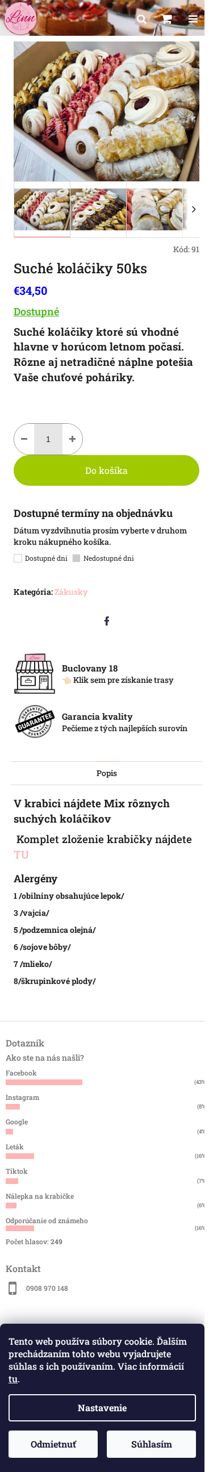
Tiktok (17, 1170)
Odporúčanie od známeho (47, 1220)
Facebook (21, 1072)
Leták (15, 1146)
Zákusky (71, 591)
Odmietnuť (53, 1444)
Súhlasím (151, 1444)
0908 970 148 (47, 1287)
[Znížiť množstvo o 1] (24, 439)
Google (17, 1121)
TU (23, 854)
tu (13, 1379)
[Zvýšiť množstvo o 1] (72, 439)
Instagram (22, 1097)
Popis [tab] (107, 773)
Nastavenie (102, 1407)
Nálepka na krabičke (40, 1195)
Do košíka (106, 470)
